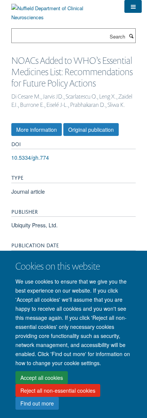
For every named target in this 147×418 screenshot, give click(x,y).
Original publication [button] (91, 129)
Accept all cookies (41, 377)
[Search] (131, 36)
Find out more (37, 403)
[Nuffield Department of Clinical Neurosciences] (62, 10)
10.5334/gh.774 (30, 157)
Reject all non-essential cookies (57, 390)
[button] (133, 6)
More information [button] (36, 129)
